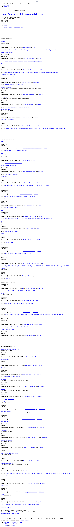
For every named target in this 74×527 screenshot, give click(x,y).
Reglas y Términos (11, 522)
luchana (42, 502)
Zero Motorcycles (16, 376)
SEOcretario (36, 82)
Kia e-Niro (7, 218)
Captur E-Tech (8, 266)
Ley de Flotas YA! (26, 82)
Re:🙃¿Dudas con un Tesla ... (29, 288)
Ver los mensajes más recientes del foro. (10, 513)
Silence (9, 376)
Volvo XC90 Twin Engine (57, 314)
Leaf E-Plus (14, 253)
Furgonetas (3, 379)
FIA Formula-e (8, 107)
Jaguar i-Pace (8, 207)
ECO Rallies (20, 107)
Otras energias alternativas (7, 463)
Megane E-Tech (33, 266)
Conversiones (24, 128)
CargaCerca (40, 94)
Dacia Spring (15, 266)
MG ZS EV (15, 231)
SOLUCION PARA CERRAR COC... (32, 148)
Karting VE (26, 107)
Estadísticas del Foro (6, 507)
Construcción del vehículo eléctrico (13, 128)
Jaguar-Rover (4, 198)
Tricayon (39, 374)
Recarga (2, 63)
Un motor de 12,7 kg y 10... (28, 125)
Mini (26, 150)
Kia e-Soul (12, 218)
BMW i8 (11, 150)
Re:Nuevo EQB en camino (29, 182)
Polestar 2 (7, 314)
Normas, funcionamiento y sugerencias (9, 453)
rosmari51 (39, 69)
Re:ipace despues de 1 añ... (29, 205)
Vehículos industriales (5, 421)
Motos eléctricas (4, 367)
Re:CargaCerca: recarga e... (29, 94)
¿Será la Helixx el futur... (30, 386)
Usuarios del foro (4, 41)
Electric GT (14, 107)
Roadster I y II (25, 290)
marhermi (35, 312)
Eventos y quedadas (44, 50)
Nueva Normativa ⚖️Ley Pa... (30, 356)
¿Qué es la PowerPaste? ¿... (28, 470)
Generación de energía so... (31, 483)
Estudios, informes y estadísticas (16, 61)
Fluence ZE (21, 266)
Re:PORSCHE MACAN (28, 300)
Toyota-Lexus (27, 327)
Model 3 (11, 290)
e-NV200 (29, 253)
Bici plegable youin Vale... (31, 365)
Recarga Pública (29, 72)
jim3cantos (40, 288)
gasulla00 (39, 251)
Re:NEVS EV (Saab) (30, 335)
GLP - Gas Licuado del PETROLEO (32, 473)
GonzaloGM (41, 427)
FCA (8, 278)
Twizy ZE (53, 266)
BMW (2, 141)
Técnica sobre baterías (46, 128)
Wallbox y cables (54, 72)
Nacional (13, 84)
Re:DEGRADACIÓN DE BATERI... (31, 263)
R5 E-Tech (39, 266)
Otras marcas (4, 317)
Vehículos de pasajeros (6, 411)
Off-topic (3, 494)
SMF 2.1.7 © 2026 (7, 523)
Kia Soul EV (50, 218)
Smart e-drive (32, 185)
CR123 (39, 58)
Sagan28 (23, 520)
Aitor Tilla (40, 171)
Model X (15, 290)
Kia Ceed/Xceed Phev (25, 218)
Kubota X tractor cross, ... (31, 409)
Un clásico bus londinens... (28, 419)
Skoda (32, 303)
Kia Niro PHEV (34, 218)
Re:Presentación (27, 47)
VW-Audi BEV (8, 303)
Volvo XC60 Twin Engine (44, 314)
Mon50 (40, 216)
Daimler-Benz (4, 176)
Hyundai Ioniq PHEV (23, 196)
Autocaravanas (4, 430)
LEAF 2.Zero (20, 253)
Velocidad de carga (27, 312)
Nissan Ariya (8, 253)
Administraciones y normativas (8, 74)
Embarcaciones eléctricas (6, 440)
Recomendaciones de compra (22, 50)
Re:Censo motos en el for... (28, 374)
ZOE (57, 266)
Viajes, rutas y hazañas (34, 50)
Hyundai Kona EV (33, 196)
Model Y (20, 290)
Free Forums (12, 525)
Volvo (2, 305)
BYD (2, 153)
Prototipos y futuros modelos (7, 329)
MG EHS (10, 231)
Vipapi (33, 160)
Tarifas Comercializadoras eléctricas (41, 72)
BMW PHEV (21, 150)
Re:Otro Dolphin (27, 160)
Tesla (2, 280)
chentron (39, 205)
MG (1, 221)
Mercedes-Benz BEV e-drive (22, 185)
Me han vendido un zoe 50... (31, 502)
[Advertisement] (37, 33)
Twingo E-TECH (46, 266)
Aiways (7, 327)
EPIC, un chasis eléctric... (30, 427)
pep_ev (45, 148)
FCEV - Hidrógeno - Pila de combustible (14, 473)
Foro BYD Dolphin (9, 163)
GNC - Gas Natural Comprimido (48, 473)
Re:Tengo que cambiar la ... (29, 171)
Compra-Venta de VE (5, 109)
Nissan (2, 244)
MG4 (6, 231)
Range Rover (14, 207)
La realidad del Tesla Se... (29, 396)
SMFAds (5, 525)
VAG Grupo (3, 293)
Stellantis (3, 268)
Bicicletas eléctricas (5, 359)
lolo (36, 275)
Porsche (22, 303)
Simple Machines (17, 523)
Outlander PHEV (9, 242)
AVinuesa (38, 300)
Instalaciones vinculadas (19, 72)
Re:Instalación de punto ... (29, 69)
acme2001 (37, 239)
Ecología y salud (4, 485)
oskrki (40, 365)
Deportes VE (4, 97)
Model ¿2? (36, 290)
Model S (7, 290)
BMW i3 (7, 150)
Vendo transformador (27, 117)
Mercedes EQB (39, 185)
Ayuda (5, 522)
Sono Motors (18, 327)
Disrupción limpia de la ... (31, 492)
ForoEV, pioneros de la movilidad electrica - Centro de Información (20, 504)
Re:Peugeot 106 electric (27, 275)
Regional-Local (19, 84)
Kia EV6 (17, 218)
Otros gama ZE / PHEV (63, 266)
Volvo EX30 (13, 314)
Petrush (36, 117)
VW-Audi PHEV (16, 303)
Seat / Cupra (27, 303)
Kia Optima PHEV (42, 218)
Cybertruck (31, 290)
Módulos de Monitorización (34, 128)
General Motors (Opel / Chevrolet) (8, 165)
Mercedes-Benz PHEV (10, 185)
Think (22, 327)
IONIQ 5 (7, 196)
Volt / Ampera (8, 174)
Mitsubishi (3, 233)
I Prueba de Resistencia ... (28, 104)
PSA (6, 278)
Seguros (25, 61)
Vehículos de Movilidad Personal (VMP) (10, 349)
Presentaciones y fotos (10, 50)
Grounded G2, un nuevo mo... (32, 437)
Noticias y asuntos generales (7, 52)
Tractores (3, 401)
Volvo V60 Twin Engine (21, 314)
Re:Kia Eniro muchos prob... (29, 216)
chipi (38, 228)
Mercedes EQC (46, 185)
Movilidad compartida (6, 87)
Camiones (3, 389)
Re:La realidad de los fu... (29, 58)
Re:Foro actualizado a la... (29, 460)
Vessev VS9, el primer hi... (30, 447)
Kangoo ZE (26, 266)
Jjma (34, 47)
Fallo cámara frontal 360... (29, 251)
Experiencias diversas (54, 50)
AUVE (6, 61)
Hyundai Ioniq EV (13, 196)
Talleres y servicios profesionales (58, 128)
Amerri (43, 263)
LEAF (24, 253)
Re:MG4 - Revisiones (30, 228)
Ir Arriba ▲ (19, 522)
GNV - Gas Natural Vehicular (63, 473)
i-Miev (14, 242)
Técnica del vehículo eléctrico (7, 119)
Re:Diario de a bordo (28, 239)
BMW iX (16, 150)
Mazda (12, 327)
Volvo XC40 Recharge (32, 314)
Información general (9, 72)
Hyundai (3, 187)
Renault (2, 256)
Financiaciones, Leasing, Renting (35, 61)
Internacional (8, 84)
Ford (10, 327)
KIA (2, 210)
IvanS (38, 182)
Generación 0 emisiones (6, 475)
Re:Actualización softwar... (26, 194)
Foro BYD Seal (18, 163)
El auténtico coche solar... (28, 324)
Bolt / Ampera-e (15, 174)
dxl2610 (27, 520)
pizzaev (39, 335)
